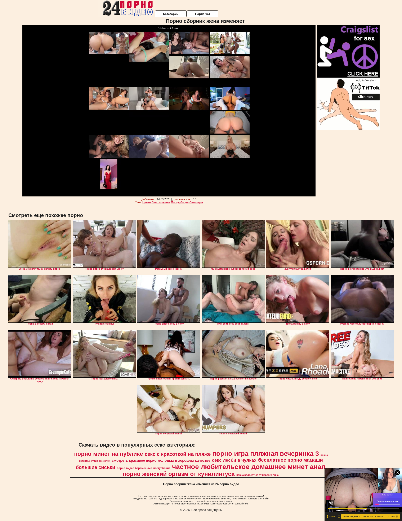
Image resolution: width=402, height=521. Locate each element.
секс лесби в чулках (234, 460)
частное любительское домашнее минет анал (249, 466)
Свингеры (196, 202)
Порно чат (202, 14)
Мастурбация (180, 202)
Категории (171, 14)
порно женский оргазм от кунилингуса (179, 474)
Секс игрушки (161, 202)
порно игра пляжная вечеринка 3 (265, 453)
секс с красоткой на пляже (178, 454)
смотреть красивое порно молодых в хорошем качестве (161, 460)
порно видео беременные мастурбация (143, 468)
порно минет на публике (108, 454)
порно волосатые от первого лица (257, 475)
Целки (146, 202)
